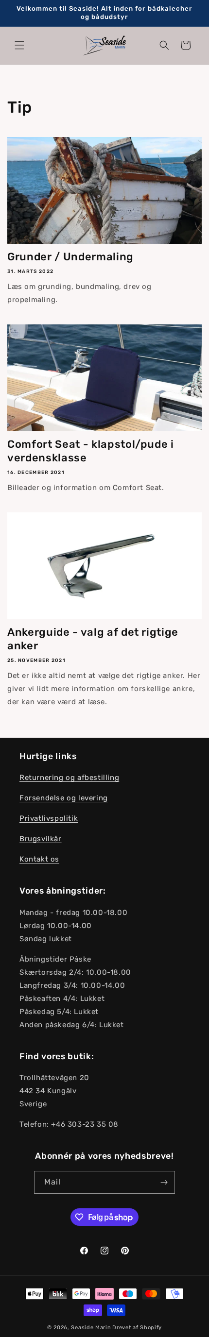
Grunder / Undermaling (70, 256)
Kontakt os (39, 859)
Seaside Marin (91, 1327)
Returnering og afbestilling (69, 777)
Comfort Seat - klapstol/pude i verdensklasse (90, 451)
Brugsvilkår (40, 838)
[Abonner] (163, 1182)
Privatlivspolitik (48, 818)
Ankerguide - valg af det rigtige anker (92, 639)
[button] (19, 45)
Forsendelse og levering (63, 798)
